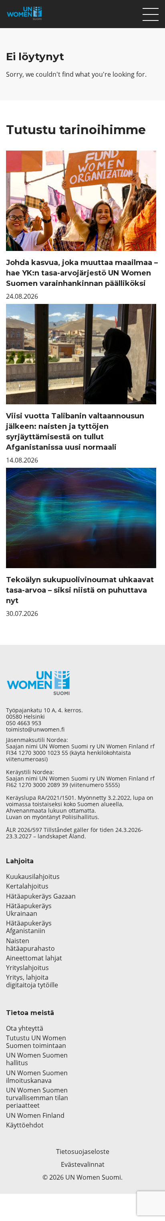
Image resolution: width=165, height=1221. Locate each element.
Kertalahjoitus (27, 886)
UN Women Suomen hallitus (37, 1059)
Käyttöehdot (25, 1125)
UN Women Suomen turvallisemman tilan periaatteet (37, 1098)
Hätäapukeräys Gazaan (41, 896)
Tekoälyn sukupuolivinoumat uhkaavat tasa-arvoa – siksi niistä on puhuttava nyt (80, 590)
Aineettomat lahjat (34, 958)
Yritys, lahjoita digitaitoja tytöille (32, 981)
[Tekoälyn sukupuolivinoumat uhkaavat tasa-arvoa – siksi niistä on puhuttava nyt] (82, 518)
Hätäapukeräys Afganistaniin (29, 927)
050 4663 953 (23, 723)
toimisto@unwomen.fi (35, 729)
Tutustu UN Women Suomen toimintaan (36, 1042)
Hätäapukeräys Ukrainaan (29, 909)
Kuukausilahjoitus (33, 877)
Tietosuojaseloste (82, 1151)
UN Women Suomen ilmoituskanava (37, 1076)
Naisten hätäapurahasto (30, 944)
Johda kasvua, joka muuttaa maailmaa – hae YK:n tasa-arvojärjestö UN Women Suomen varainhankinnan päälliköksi (82, 273)
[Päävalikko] (151, 12)
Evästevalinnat (83, 1164)
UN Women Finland (35, 1115)
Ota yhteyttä (24, 1028)
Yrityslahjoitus (27, 968)
